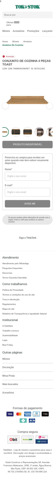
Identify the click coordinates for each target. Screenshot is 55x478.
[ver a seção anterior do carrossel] (49, 106)
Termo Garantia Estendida (14, 277)
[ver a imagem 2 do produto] (16, 132)
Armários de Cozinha (12, 45)
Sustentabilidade (10, 335)
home (5, 41)
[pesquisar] (49, 15)
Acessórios (18, 31)
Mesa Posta (8, 375)
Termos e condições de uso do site (18, 294)
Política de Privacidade (12, 290)
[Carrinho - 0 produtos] (51, 7)
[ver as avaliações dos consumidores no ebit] (13, 439)
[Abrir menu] (9, 7)
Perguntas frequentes (12, 268)
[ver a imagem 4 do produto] (39, 132)
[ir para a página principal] (27, 7)
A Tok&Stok (7, 326)
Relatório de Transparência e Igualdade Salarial (24, 313)
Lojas (4, 340)
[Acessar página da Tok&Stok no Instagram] (23, 244)
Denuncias (7, 273)
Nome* (8, 169)
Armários (27, 41)
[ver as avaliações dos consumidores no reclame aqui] (27, 439)
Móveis (6, 31)
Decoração (8, 367)
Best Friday (7, 345)
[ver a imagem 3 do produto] (27, 132)
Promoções (33, 31)
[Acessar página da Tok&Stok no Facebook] (15, 244)
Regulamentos (9, 304)
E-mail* (8, 185)
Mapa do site (8, 309)
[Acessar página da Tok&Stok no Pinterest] (31, 244)
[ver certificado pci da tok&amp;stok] (41, 439)
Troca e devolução (11, 299)
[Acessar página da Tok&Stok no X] (40, 244)
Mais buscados (10, 384)
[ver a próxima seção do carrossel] (5, 106)
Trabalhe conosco (10, 330)
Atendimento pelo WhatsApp (15, 263)
